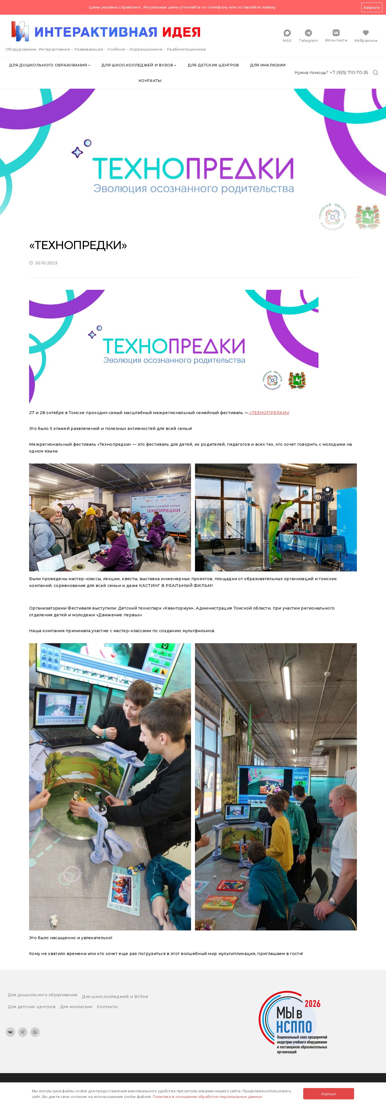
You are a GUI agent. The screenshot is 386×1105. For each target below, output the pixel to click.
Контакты (149, 80)
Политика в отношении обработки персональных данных (207, 1096)
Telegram (308, 40)
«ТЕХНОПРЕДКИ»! (268, 412)
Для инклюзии (268, 65)
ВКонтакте (336, 40)
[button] (89, 65)
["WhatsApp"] (35, 1032)
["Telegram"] (23, 1032)
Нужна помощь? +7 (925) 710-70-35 (331, 72)
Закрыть (371, 7)
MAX (287, 40)
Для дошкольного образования (42, 994)
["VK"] (10, 1032)
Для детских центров (213, 65)
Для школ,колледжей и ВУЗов (115, 996)
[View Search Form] (375, 73)
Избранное (366, 40)
